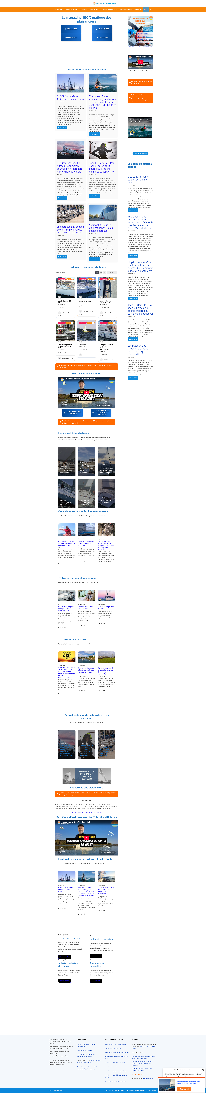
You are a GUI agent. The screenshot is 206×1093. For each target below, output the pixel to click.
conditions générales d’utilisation (136, 1090)
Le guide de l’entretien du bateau (115, 1071)
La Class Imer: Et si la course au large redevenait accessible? (106, 890)
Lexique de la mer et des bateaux (115, 1044)
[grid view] (97, 272)
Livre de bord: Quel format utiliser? (85, 607)
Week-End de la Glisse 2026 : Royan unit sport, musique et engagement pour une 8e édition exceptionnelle (66, 672)
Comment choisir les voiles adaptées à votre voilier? (86, 543)
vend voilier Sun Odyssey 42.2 (105, 301)
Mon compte (138, 9)
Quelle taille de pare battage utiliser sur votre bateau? (66, 608)
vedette (106, 359)
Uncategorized (65, 358)
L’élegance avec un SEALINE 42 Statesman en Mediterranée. (106, 347)
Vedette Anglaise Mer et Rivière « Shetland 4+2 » (65, 346)
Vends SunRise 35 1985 (64, 301)
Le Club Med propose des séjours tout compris (87, 812)
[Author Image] (59, 297)
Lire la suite (62, 127)
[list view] (101, 272)
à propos (108, 1090)
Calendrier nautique (140, 153)
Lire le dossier (64, 957)
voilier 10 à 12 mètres (67, 313)
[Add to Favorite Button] (72, 279)
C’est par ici (184, 1089)
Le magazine (58, 9)
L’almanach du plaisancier (113, 1048)
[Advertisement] (86, 57)
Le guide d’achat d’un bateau (114, 1067)
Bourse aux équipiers (126, 9)
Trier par (111, 272)
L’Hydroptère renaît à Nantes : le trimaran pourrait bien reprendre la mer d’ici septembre (69, 167)
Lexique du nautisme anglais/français (117, 1052)
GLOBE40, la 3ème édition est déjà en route (70, 98)
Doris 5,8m (83, 345)
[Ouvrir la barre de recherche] (151, 9)
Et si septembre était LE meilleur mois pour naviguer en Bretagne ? (86, 671)
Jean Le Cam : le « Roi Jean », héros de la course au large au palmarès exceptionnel (101, 167)
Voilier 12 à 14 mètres (109, 313)
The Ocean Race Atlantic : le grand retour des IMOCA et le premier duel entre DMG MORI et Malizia (102, 102)
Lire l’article (62, 564)
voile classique (86, 355)
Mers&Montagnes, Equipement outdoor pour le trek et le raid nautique (142, 1063)
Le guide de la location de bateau (115, 1063)
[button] (203, 1070)
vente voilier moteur (86, 301)
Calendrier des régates (84, 1050)
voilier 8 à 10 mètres (88, 311)
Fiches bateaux (93, 9)
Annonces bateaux (71, 9)
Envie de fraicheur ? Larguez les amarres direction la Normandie (105, 671)
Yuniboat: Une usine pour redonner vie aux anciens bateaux (101, 228)
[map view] (104, 272)
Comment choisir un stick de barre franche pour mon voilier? (66, 543)
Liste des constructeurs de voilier (115, 1081)
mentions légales (152, 1090)
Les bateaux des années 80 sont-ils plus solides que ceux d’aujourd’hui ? (70, 229)
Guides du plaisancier (109, 9)
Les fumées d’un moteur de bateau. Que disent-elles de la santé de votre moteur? (106, 545)
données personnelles (118, 1090)
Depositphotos (148, 1078)
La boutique (83, 9)
